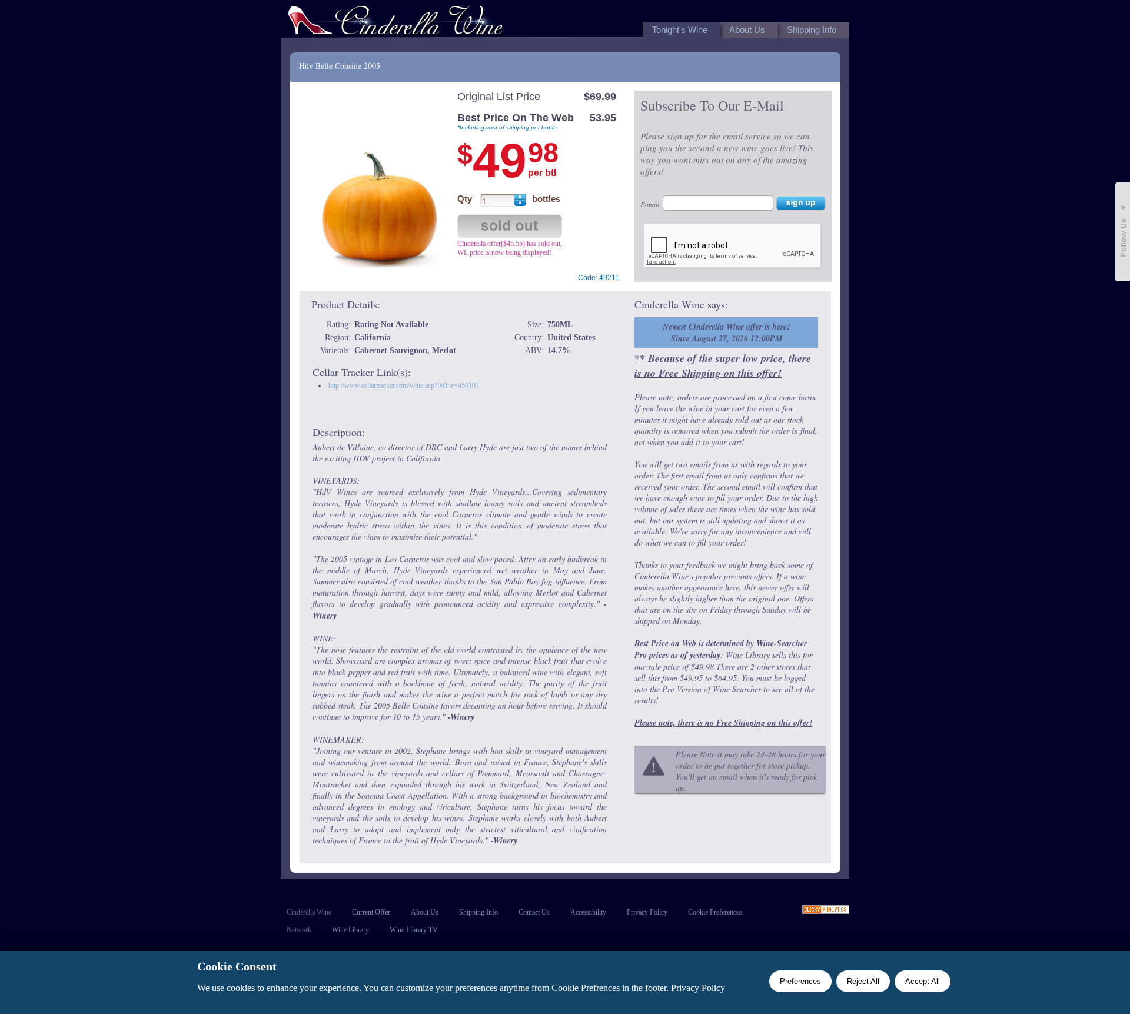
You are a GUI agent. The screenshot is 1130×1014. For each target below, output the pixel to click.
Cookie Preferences (715, 912)
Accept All (922, 981)
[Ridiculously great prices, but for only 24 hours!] (395, 23)
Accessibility (588, 912)
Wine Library (350, 930)
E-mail (649, 204)
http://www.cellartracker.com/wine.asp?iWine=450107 (403, 385)
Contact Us (534, 912)
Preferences (800, 981)
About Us (424, 912)
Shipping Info (478, 912)
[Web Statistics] (825, 911)
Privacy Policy (647, 912)
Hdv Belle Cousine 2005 (339, 65)
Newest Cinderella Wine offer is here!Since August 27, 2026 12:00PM (726, 332)
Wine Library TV (414, 930)
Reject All (863, 981)
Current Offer (371, 912)
